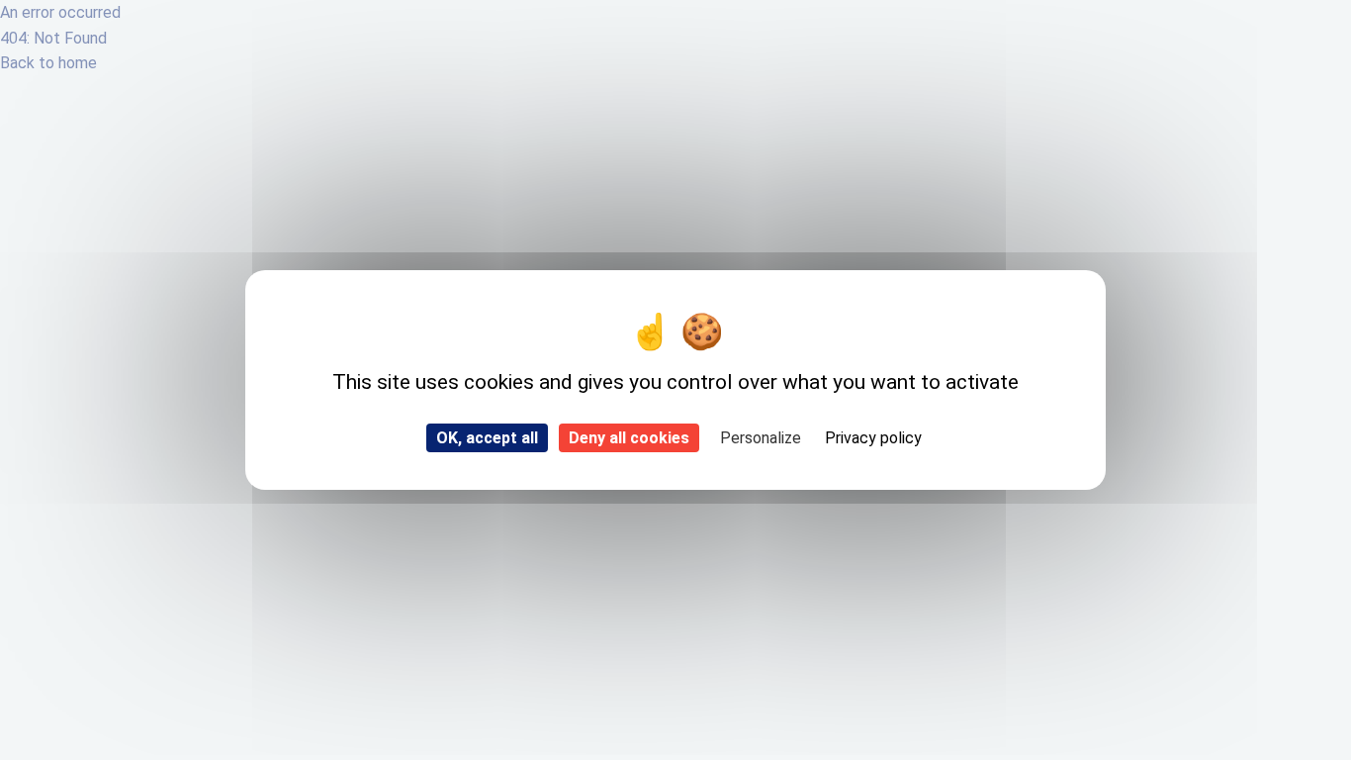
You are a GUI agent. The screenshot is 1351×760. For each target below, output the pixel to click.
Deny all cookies (629, 437)
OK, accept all (487, 437)
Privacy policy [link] (873, 437)
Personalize (760, 437)
